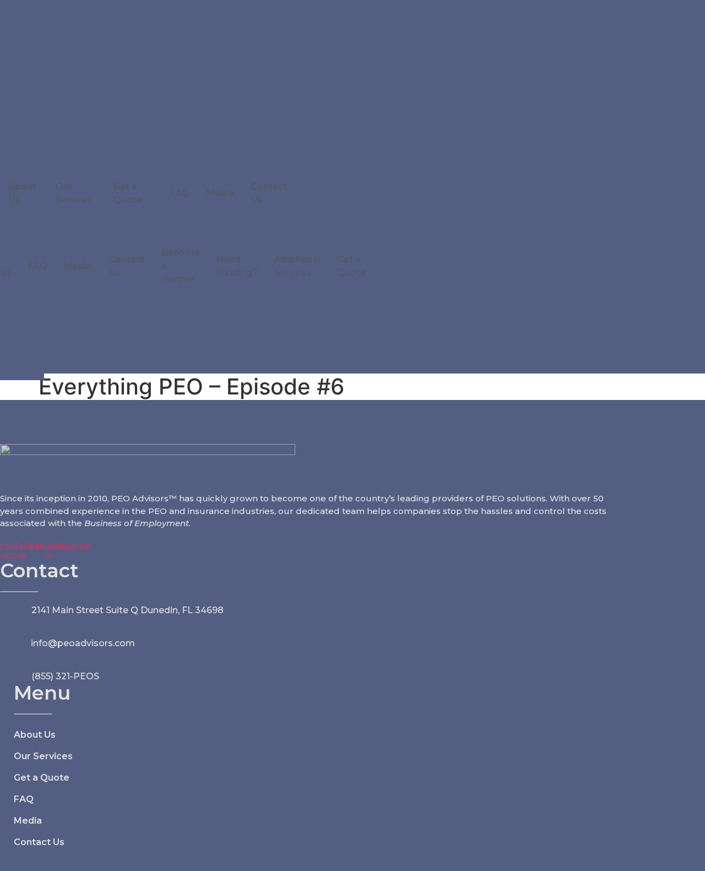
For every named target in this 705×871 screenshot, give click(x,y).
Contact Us (269, 193)
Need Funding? (237, 266)
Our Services (74, 193)
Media (220, 193)
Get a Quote (127, 193)
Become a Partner (180, 265)
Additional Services (297, 266)
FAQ (179, 193)
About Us (22, 193)
